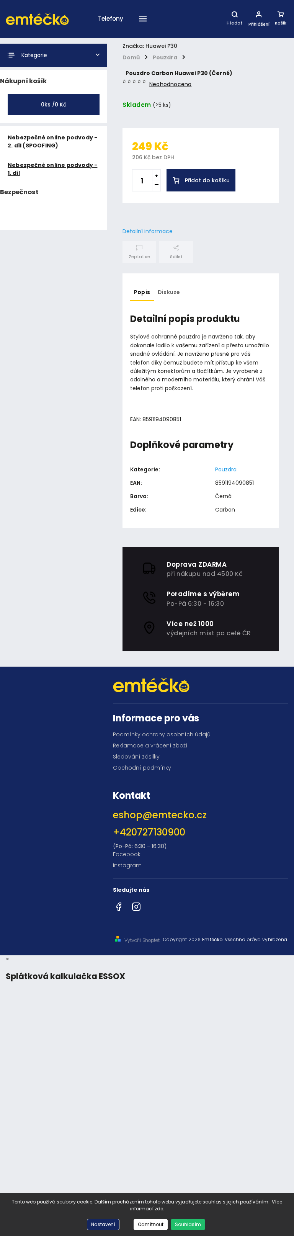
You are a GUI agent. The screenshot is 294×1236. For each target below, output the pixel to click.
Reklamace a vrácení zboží (150, 745)
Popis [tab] (142, 292)
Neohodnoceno (170, 84)
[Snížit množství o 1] (156, 185)
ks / (53, 104)
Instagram (127, 865)
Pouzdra (226, 469)
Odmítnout (150, 1224)
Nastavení (103, 1224)
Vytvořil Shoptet (142, 940)
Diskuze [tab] (169, 292)
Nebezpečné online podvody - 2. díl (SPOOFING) (52, 141)
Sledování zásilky (136, 756)
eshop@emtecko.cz (160, 815)
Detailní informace (147, 231)
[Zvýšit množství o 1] (156, 175)
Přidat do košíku (207, 180)
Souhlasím (188, 1224)
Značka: (149, 46)
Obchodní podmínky (142, 768)
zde (159, 1208)
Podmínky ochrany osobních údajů (162, 734)
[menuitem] (111, 37)
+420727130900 (149, 832)
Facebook (126, 854)
